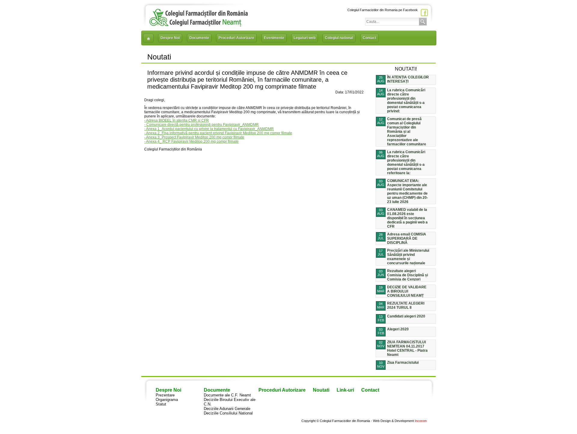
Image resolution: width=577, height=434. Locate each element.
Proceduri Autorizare (236, 38)
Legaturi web (305, 38)
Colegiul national (339, 38)
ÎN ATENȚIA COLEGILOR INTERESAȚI (408, 79)
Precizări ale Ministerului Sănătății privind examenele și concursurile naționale (408, 256)
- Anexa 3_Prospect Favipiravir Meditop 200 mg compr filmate (194, 137)
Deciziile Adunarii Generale (227, 408)
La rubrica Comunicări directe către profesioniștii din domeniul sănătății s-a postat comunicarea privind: (406, 100)
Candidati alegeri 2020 (406, 316)
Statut (161, 404)
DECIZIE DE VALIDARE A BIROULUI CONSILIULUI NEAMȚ (406, 291)
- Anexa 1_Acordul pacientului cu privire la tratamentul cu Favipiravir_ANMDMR (209, 129)
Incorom (421, 421)
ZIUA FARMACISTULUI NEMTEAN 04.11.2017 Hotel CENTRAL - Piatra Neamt (407, 348)
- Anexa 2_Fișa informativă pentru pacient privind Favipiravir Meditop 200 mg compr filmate (218, 133)
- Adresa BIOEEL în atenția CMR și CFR (176, 120)
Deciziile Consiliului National (228, 413)
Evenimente (274, 38)
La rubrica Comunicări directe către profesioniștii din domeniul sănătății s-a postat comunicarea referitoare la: (406, 162)
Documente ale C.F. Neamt (227, 395)
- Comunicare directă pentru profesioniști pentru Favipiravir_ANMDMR (201, 125)
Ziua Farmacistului (403, 362)
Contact (369, 38)
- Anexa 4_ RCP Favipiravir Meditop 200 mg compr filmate (191, 141)
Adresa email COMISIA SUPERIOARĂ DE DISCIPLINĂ (406, 238)
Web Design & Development (393, 421)
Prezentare (165, 395)
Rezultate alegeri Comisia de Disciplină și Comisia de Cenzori (407, 275)
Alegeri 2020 (398, 329)
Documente (199, 38)
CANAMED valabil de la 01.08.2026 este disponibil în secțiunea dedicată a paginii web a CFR (407, 218)
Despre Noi (170, 38)
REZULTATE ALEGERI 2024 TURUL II (405, 305)
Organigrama (167, 399)
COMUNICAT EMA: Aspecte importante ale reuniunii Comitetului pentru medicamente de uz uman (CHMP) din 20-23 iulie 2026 (407, 191)
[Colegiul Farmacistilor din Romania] (199, 24)
